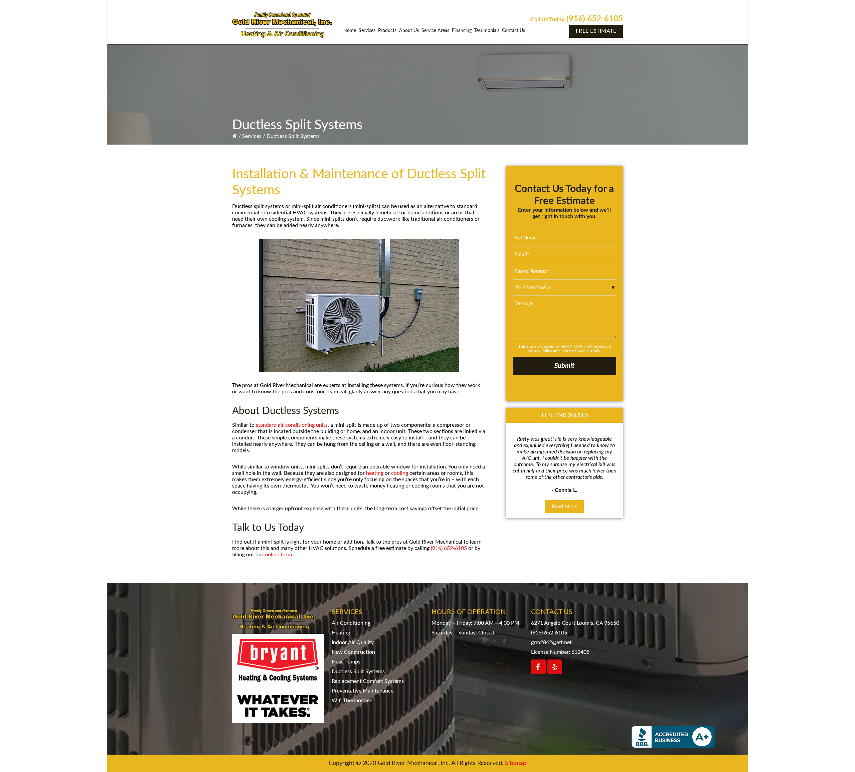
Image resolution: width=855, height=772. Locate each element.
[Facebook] (538, 666)
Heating (341, 632)
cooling (399, 473)
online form (278, 554)
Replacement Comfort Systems (368, 681)
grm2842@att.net (551, 642)
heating (374, 473)
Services (252, 136)
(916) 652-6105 (594, 19)
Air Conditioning (351, 623)
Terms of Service (575, 351)
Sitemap (515, 763)
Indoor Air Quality (353, 642)
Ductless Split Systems (358, 671)
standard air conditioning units (292, 425)
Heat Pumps (346, 661)
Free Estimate (596, 31)
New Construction (353, 652)
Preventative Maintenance (362, 691)
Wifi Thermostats (352, 700)
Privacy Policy (540, 351)
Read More (564, 506)
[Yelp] (554, 666)
